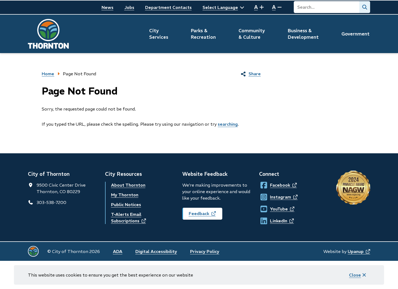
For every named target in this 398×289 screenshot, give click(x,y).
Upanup (359, 251)
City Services (158, 34)
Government (355, 34)
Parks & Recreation (203, 34)
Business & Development (303, 34)
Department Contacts (168, 7)
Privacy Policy (204, 251)
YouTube (275, 209)
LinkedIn (275, 220)
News (107, 7)
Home (48, 73)
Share (255, 73)
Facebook (275, 185)
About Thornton (128, 185)
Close (355, 275)
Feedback (205, 215)
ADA (117, 251)
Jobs (129, 7)
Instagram (275, 197)
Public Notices (126, 204)
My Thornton (124, 194)
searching (228, 124)
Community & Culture (252, 34)
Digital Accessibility (156, 251)
